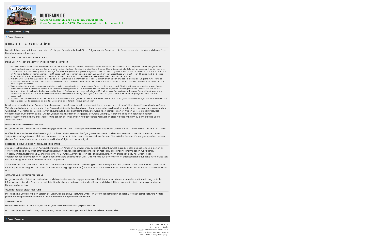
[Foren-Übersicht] (21, 15)
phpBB (140, 230)
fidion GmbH (164, 224)
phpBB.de (165, 232)
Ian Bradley (164, 227)
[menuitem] (13, 32)
